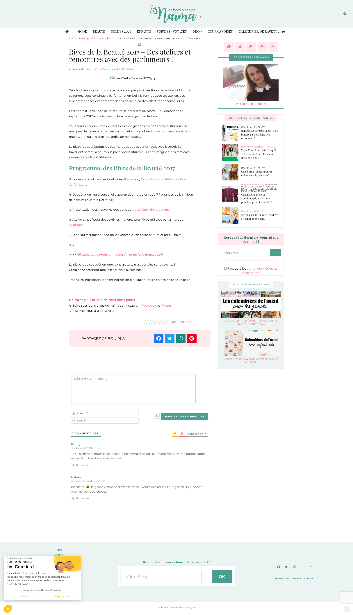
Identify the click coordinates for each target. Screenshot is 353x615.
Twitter (166, 305)
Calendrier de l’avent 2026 (262, 31)
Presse (297, 578)
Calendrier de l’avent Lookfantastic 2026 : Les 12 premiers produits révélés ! (256, 198)
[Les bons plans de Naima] (176, 14)
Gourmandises (220, 31)
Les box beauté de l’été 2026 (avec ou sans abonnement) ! (260, 216)
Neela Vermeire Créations (151, 209)
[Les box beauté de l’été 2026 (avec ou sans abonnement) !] (231, 215)
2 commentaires (122, 68)
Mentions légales (187, 607)
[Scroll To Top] (347, 609)
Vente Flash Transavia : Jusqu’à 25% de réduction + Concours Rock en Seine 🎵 (258, 153)
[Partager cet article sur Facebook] (158, 338)
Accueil (73, 38)
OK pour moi (61, 596)
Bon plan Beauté (92, 38)
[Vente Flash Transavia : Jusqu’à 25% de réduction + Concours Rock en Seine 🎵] (231, 152)
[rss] (273, 47)
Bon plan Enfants (253, 127)
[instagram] (262, 47)
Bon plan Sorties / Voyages (258, 146)
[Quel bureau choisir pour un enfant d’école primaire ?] (231, 172)
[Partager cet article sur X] (169, 338)
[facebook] (229, 47)
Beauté (99, 31)
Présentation (244, 104)
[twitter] (240, 47)
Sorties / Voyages (172, 31)
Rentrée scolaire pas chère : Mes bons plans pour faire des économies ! (259, 134)
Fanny (76, 444)
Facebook (149, 305)
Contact (260, 104)
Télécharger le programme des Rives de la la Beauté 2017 (120, 254)
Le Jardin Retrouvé (165, 179)
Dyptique (76, 225)
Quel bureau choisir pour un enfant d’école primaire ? (257, 173)
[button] (7, 608)
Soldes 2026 (121, 31)
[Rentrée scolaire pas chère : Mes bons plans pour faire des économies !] (231, 133)
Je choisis (23, 596)
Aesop (145, 179)
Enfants (144, 31)
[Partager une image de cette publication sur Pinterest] (192, 338)
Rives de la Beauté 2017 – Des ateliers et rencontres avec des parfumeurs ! (129, 55)
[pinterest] (251, 47)
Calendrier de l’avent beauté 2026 (259, 189)
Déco (197, 31)
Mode (82, 31)
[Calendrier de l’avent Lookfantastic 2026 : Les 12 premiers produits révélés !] (231, 194)
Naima (76, 477)
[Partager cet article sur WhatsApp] (181, 338)
